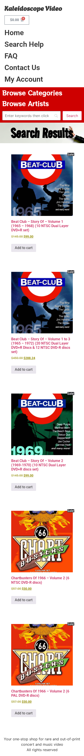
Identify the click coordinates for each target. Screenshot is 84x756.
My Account (23, 79)
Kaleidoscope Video (33, 8)
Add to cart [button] (23, 248)
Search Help (24, 44)
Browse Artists (25, 103)
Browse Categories (32, 92)
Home (14, 32)
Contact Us (22, 67)
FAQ (10, 56)
